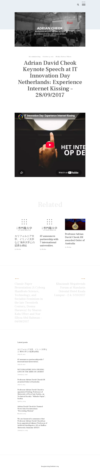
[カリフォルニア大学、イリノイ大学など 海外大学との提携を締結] (24, 231)
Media (58, 56)
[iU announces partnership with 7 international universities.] (50, 231)
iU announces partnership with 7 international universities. (49, 241)
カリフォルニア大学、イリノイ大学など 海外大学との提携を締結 (25, 241)
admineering (35, 56)
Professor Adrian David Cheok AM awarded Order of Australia (75, 238)
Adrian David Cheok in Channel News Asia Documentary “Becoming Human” (30, 408)
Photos (63, 56)
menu (83, 2)
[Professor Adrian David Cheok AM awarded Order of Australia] (75, 229)
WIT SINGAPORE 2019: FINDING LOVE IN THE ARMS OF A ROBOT (30, 371)
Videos (68, 56)
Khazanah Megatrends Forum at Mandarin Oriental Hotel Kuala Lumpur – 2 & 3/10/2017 (69, 289)
